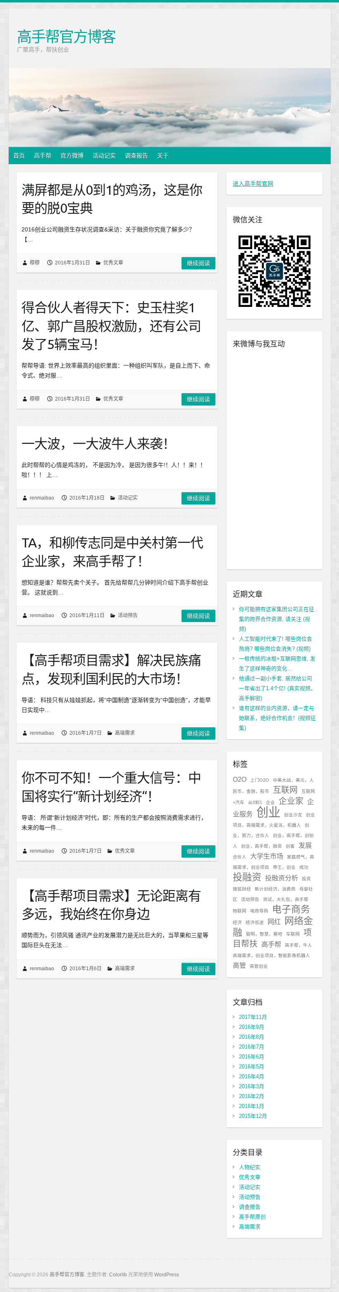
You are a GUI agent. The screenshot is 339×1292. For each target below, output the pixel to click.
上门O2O (259, 780)
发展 (305, 845)
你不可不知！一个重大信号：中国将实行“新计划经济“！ (111, 787)
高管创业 (259, 966)
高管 (239, 965)
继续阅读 (198, 263)
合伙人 (239, 856)
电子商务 (291, 909)
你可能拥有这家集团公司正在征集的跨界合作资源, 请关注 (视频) (276, 619)
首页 (19, 155)
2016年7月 (251, 1047)
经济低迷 (255, 922)
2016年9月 (251, 1027)
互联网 (285, 790)
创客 (290, 846)
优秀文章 (113, 263)
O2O (239, 779)
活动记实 (104, 155)
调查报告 (136, 155)
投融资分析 (281, 878)
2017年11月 (253, 1017)
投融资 (247, 877)
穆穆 (35, 263)
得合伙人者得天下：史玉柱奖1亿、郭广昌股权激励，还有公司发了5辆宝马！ (111, 326)
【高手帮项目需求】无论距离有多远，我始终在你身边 (111, 905)
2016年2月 (251, 1096)
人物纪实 (249, 1167)
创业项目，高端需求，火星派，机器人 (274, 820)
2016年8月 (251, 1037)
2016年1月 (251, 1106)
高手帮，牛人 (298, 945)
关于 (163, 155)
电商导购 (259, 910)
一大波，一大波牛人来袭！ (98, 443)
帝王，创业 (284, 867)
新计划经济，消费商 (275, 888)
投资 (306, 878)
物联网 (239, 910)
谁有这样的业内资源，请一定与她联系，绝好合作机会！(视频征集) (277, 718)
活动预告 (128, 615)
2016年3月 (251, 1086)
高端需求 (125, 733)
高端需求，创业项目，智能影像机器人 (271, 955)
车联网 (293, 933)
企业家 (291, 801)
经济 (237, 922)
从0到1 (255, 802)
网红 (274, 921)
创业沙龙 (293, 814)
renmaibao (42, 498)
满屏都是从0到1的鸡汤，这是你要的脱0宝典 (111, 199)
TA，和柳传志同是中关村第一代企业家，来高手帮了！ (112, 551)
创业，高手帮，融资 (261, 846)
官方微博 (72, 155)
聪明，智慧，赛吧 (264, 933)
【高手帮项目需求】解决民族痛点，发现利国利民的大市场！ (111, 669)
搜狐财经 (242, 888)
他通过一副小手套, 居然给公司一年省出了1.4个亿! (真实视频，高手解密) (277, 688)
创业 (268, 812)
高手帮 (42, 155)
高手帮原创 (252, 1217)
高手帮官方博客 (66, 36)
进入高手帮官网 (253, 183)
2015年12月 (253, 1116)
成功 (303, 867)
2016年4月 (251, 1076)
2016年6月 (251, 1057)
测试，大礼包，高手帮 (285, 899)
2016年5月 (251, 1066)
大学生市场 (266, 856)
